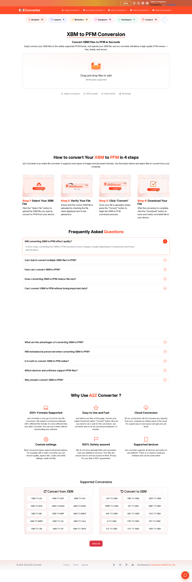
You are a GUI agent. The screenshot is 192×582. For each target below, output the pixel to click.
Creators (151, 20)
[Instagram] (120, 564)
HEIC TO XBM (133, 513)
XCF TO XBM (133, 529)
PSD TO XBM (133, 521)
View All (96, 543)
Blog (126, 3)
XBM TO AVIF (58, 498)
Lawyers (59, 20)
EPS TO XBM (154, 521)
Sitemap (85, 565)
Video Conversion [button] (140, 10)
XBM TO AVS (79, 498)
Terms (75, 565)
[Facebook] (113, 564)
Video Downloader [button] (163, 10)
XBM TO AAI (36, 498)
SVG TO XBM (155, 513)
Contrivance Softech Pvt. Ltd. (162, 565)
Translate (171, 4)
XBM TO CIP (58, 529)
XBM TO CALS (80, 521)
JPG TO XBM (111, 498)
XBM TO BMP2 (79, 513)
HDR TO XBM (155, 529)
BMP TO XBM (155, 506)
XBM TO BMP (58, 513)
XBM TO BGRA (58, 506)
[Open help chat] (185, 575)
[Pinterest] (126, 564)
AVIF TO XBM (112, 513)
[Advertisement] (10, 49)
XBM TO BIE (36, 513)
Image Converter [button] (71, 10)
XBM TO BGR (36, 506)
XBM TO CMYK (79, 529)
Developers (128, 20)
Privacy (66, 565)
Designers (104, 20)
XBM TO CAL (58, 521)
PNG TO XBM (133, 498)
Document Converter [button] (94, 10)
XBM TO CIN (36, 529)
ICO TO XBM (111, 529)
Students (37, 20)
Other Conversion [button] (118, 10)
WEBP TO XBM (111, 506)
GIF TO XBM (133, 506)
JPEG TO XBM (155, 498)
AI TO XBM (111, 521)
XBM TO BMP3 (36, 521)
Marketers (81, 20)
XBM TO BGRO (79, 506)
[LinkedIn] (132, 564)
